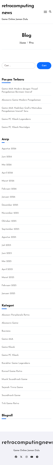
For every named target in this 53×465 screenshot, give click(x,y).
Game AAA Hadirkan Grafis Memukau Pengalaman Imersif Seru (22, 109)
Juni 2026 (7, 157)
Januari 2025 (8, 293)
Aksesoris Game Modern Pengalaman (21, 100)
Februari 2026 (9, 189)
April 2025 (7, 269)
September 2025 (10, 229)
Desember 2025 (10, 205)
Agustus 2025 (9, 237)
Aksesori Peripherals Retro (16, 315)
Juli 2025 (6, 245)
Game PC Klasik (10, 355)
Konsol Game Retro (12, 371)
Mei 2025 (7, 261)
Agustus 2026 (9, 149)
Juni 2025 (7, 253)
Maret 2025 (8, 277)
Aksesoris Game (10, 323)
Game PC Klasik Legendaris (16, 119)
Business (6, 331)
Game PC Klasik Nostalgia (16, 127)
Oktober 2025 (9, 221)
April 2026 (7, 173)
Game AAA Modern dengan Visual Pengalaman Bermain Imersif (20, 90)
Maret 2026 (8, 181)
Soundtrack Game (11, 395)
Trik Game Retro (10, 403)
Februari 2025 (9, 285)
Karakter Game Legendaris (16, 363)
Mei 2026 (7, 165)
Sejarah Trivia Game (12, 387)
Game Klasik (8, 347)
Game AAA (7, 339)
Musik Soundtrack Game (14, 379)
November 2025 (10, 213)
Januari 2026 (8, 197)
